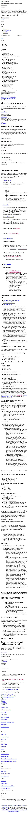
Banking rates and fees (6, 709)
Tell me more (4, 5)
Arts (2, 741)
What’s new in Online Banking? (8, 98)
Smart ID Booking (5, 727)
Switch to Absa (4, 783)
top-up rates (17, 228)
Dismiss (3, 7)
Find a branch (4, 714)
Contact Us (3, 781)
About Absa (3, 734)
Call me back (4, 112)
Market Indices (4, 719)
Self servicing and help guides (7, 722)
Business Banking (5, 756)
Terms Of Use (4, 805)
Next (2, 94)
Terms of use (3, 771)
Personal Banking (5, 754)
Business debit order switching (7, 785)
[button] (7, 180)
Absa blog (3, 763)
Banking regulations (5, 773)
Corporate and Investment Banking (8, 761)
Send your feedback (5, 788)
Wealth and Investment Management (9, 758)
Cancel (7, 17)
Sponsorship (3, 746)
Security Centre (5, 807)
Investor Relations (5, 736)
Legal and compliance (6, 768)
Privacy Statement (5, 776)
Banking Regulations (13, 805)
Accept (2, 17)
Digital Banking (4, 707)
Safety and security (5, 717)
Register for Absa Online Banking (8, 97)
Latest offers (3, 712)
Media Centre (4, 744)
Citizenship (3, 739)
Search (19, 35)
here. (22, 259)
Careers (2, 749)
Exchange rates (4, 724)
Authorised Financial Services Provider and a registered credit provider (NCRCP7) (14, 810)
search (2, 38)
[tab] (15, 300)
